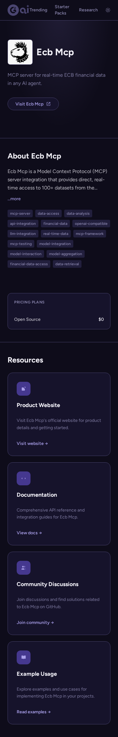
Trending (38, 10)
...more (14, 198)
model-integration (55, 244)
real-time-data (55, 233)
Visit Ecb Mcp (29, 104)
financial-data (55, 223)
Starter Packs (62, 10)
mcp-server (20, 213)
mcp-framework (90, 233)
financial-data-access (29, 264)
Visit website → (32, 443)
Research (88, 10)
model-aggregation (65, 254)
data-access (48, 213)
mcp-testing (21, 244)
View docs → (29, 533)
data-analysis (78, 213)
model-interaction (26, 254)
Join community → (35, 622)
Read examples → (34, 712)
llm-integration (23, 233)
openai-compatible (91, 223)
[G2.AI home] (19, 10)
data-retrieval (67, 264)
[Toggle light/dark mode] (107, 10)
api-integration (23, 223)
